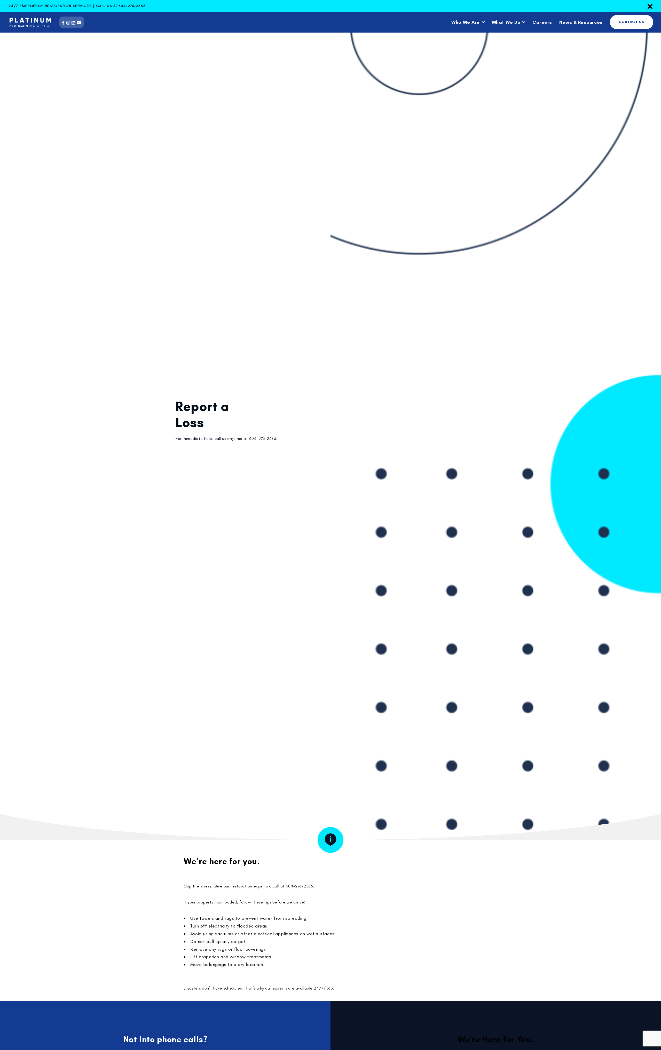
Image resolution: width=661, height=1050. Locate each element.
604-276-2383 (132, 6)
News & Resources (581, 22)
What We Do (506, 22)
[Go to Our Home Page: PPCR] (27, 22)
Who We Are (465, 22)
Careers (542, 22)
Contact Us (631, 22)
